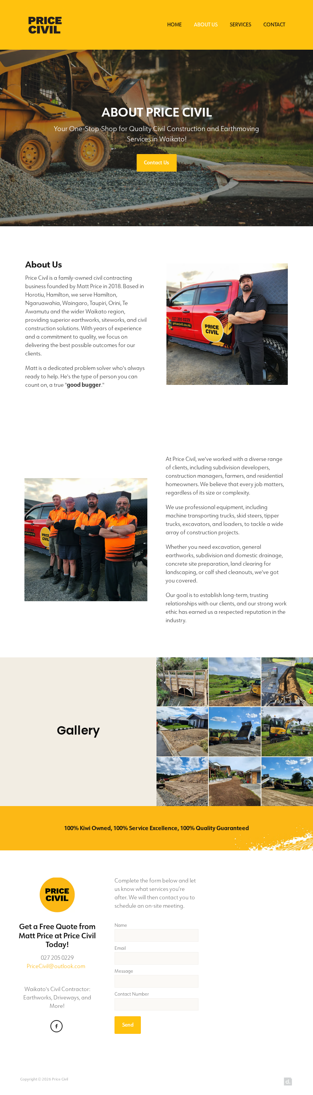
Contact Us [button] (156, 162)
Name (121, 925)
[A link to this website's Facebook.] (56, 1026)
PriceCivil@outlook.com (56, 966)
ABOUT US (206, 24)
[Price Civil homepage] (47, 25)
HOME (174, 24)
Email (120, 948)
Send (128, 1024)
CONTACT (274, 24)
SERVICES (240, 24)
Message (124, 971)
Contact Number (132, 994)
